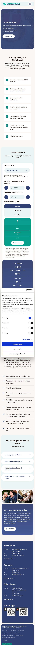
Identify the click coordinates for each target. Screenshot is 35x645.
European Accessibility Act (8, 637)
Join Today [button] (10, 529)
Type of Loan (9, 166)
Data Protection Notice (7, 635)
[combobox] (17, 170)
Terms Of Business (19, 635)
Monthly (17, 215)
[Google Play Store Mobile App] (22, 612)
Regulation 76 (5, 633)
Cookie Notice (13, 630)
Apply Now (8, 36)
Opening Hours (8, 558)
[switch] (30, 323)
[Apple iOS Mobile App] (10, 612)
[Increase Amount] (28, 188)
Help (3, 630)
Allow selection (17, 349)
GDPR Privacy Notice (15, 633)
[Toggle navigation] (30, 4)
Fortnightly (17, 210)
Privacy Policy (21, 630)
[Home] (14, 4)
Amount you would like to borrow (14, 182)
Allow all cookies (17, 344)
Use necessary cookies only (17, 353)
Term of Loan (13, 192)
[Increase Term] (28, 197)
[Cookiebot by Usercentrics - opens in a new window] (26, 290)
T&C (7, 630)
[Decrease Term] (6, 197)
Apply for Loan (17, 243)
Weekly (17, 206)
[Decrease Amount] (6, 188)
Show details (26, 339)
